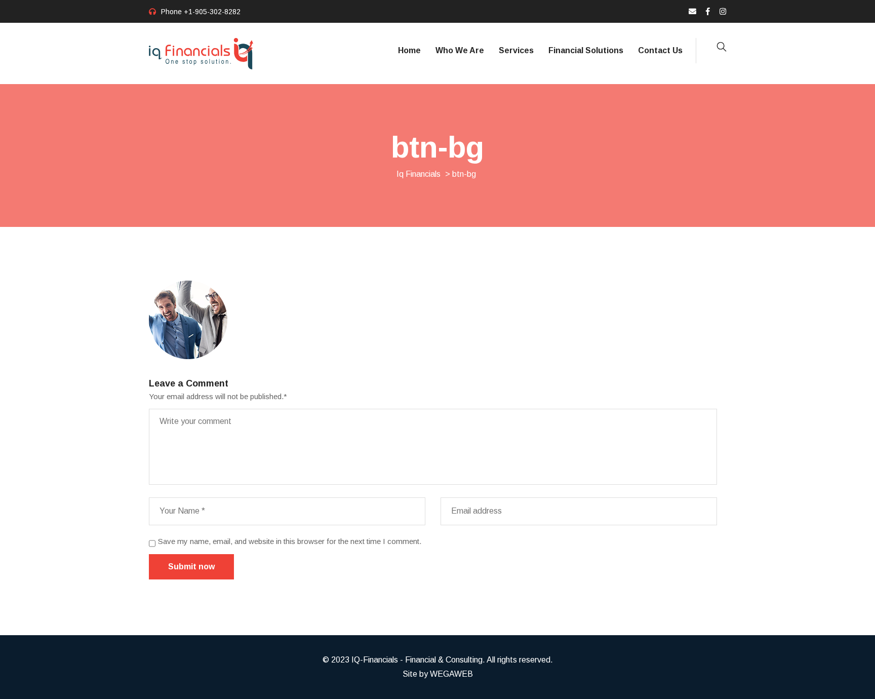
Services (516, 50)
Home (409, 50)
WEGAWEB (451, 674)
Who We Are (459, 50)
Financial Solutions (585, 50)
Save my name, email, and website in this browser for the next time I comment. (289, 541)
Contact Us (660, 50)
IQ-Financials (374, 659)
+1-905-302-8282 (212, 12)
